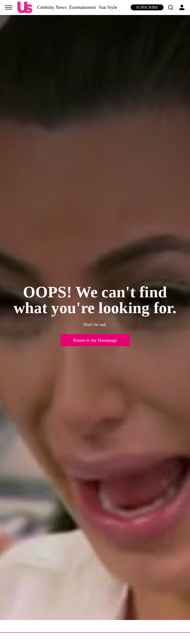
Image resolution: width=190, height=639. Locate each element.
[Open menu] (8, 7)
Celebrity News (51, 7)
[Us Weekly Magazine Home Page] (24, 7)
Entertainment (82, 7)
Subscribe (147, 7)
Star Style (108, 7)
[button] (170, 7)
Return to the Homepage (95, 340)
